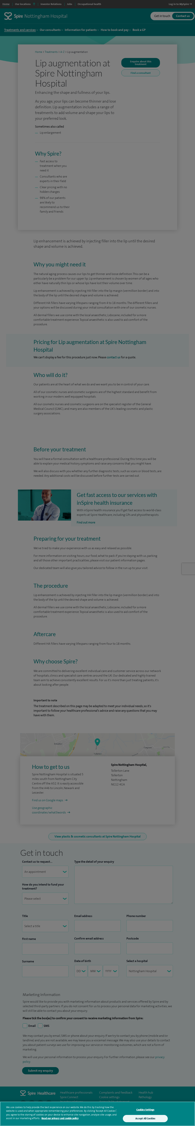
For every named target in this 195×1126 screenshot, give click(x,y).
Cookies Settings (145, 1109)
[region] (97, 1114)
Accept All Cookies (145, 1118)
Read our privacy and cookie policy (60, 1118)
